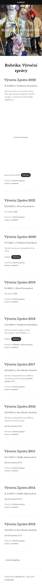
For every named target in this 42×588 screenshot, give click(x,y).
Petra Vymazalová (25, 206)
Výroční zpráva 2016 (20, 406)
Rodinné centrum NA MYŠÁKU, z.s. (21, 32)
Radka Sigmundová (26, 457)
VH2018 (7, 339)
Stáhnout (25, 175)
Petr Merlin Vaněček (27, 370)
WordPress (20, 576)
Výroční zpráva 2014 (19, 488)
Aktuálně (16, 345)
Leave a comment (11, 183)
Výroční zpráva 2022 (20, 80)
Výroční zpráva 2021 (19, 200)
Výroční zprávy (19, 181)
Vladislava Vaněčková (27, 86)
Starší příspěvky (13, 560)
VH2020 (7, 257)
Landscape (9, 579)
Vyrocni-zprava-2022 (12, 175)
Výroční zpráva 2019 (20, 282)
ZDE (15, 211)
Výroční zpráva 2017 (19, 364)
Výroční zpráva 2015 (19, 451)
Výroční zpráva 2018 (19, 319)
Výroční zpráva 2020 (20, 237)
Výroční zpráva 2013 (19, 524)
